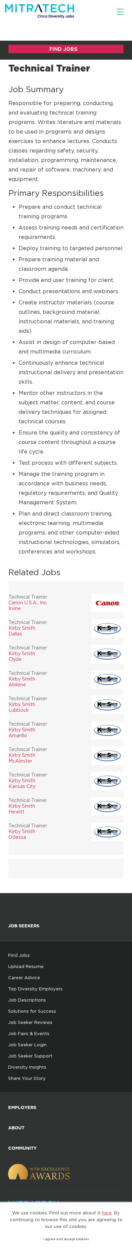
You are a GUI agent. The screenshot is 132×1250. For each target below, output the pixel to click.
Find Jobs (19, 955)
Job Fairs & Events (28, 1033)
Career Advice (24, 977)
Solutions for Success (32, 1011)
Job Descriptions (27, 999)
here (107, 1212)
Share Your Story (27, 1078)
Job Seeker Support (30, 1055)
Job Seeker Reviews (30, 1022)
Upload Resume (26, 966)
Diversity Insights (27, 1067)
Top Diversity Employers (35, 988)
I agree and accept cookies (66, 1239)
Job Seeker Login (27, 1044)
